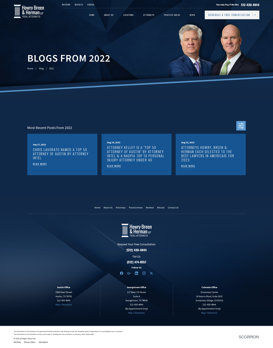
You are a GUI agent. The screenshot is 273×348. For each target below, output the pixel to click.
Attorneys (121, 207)
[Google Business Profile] (129, 273)
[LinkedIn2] (136, 273)
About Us (108, 207)
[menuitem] (17, 342)
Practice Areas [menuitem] (172, 14)
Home (97, 207)
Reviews (66, 4)
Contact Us (173, 207)
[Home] (29, 11)
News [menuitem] (192, 14)
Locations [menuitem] (128, 14)
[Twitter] (151, 273)
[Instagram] (144, 273)
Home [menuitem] (91, 14)
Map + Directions (64, 304)
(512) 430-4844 (136, 249)
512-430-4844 (250, 4)
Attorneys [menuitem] (148, 14)
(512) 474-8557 (136, 261)
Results (79, 4)
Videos (90, 4)
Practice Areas (136, 207)
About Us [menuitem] (109, 14)
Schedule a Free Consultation (229, 15)
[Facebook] (121, 273)
